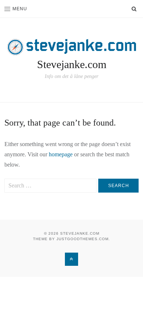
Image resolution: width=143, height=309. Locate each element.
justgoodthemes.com (82, 239)
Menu (19, 8)
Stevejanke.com (71, 64)
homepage (61, 154)
